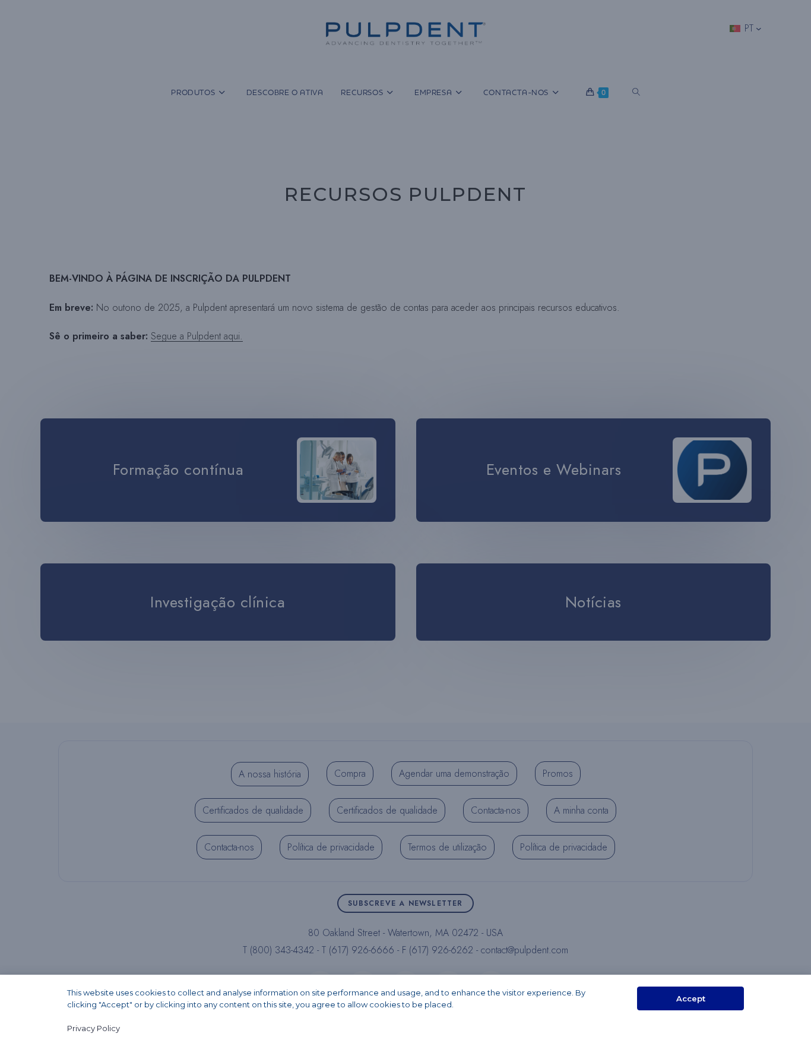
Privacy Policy (93, 1028)
